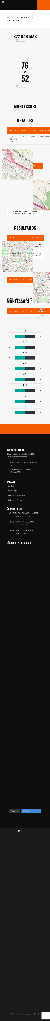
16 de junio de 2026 (19, 534)
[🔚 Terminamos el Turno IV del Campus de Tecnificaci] (34, 769)
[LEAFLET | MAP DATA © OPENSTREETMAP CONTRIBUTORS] (25, 188)
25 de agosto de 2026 (19, 516)
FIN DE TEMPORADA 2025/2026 (22, 522)
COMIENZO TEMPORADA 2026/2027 (23, 513)
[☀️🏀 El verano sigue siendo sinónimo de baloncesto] (15, 771)
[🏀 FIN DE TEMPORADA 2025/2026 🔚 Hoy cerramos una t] (34, 618)
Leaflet (11, 298)
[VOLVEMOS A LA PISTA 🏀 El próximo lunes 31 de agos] (15, 641)
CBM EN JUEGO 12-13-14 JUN (21, 530)
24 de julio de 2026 (18, 525)
